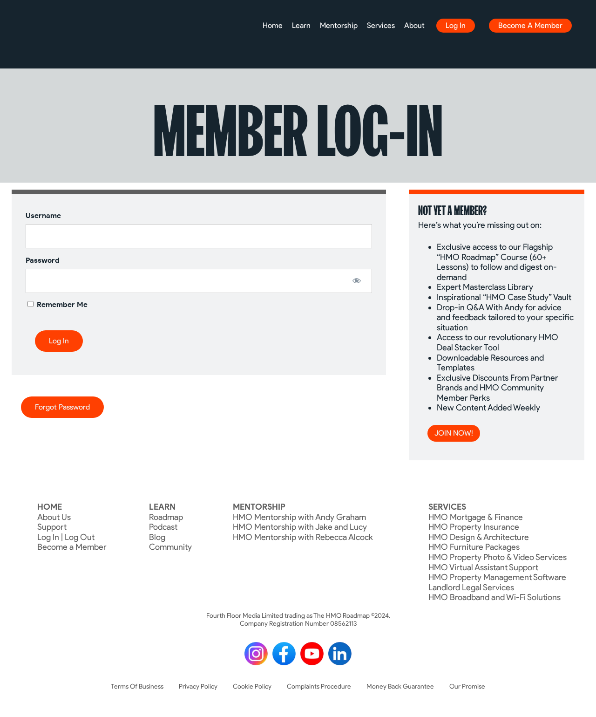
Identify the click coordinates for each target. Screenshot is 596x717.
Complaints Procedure (319, 686)
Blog (157, 537)
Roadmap (166, 517)
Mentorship (339, 25)
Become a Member (530, 25)
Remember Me (61, 304)
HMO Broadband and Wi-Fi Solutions (494, 597)
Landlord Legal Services (471, 587)
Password (43, 260)
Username (43, 215)
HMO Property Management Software (497, 577)
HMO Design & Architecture (478, 537)
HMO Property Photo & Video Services (497, 557)
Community (170, 547)
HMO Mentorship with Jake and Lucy (300, 527)
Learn (301, 25)
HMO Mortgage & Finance (475, 517)
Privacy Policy (198, 686)
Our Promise (467, 686)
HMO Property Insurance (473, 527)
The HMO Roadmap (36, 29)
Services (381, 25)
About (414, 25)
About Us (54, 517)
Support (52, 527)
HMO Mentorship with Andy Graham (299, 517)
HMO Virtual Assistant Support (483, 567)
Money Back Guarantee (400, 686)
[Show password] (357, 280)
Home (273, 25)
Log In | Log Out (66, 537)
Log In (456, 25)
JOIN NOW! (453, 433)
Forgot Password (62, 407)
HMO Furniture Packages (474, 547)
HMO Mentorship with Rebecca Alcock (303, 537)
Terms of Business (137, 686)
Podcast (163, 527)
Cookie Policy (252, 686)
